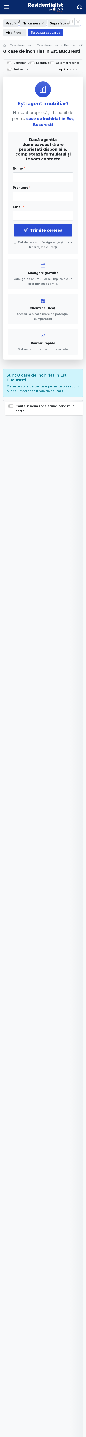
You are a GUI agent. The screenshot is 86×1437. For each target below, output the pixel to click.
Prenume (21, 187)
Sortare (69, 69)
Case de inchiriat (21, 45)
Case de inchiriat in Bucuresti (57, 45)
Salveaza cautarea (46, 32)
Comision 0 (21, 62)
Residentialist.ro (45, 7)
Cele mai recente (67, 62)
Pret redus (20, 69)
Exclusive (42, 62)
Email (18, 207)
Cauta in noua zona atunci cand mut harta (45, 408)
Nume (19, 168)
